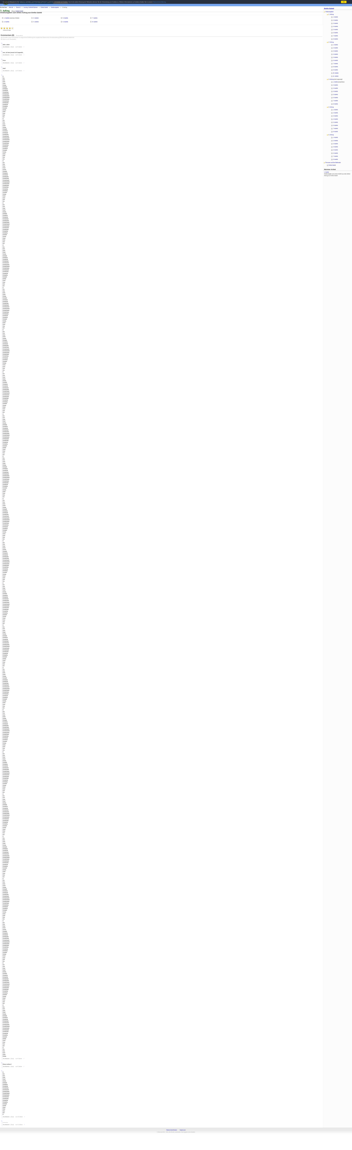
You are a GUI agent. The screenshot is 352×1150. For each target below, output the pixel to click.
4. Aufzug (331, 107)
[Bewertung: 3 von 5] (7, 28)
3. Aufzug (331, 79)
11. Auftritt (335, 76)
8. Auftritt (94, 21)
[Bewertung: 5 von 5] (12, 28)
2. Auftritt (6, 21)
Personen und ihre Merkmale (333, 162)
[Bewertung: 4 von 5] (9, 28)
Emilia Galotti (44, 7)
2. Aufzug (331, 42)
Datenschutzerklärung (159, 2)
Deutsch (18, 7)
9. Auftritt (335, 70)
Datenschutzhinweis (171, 1130)
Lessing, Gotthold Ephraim (31, 7)
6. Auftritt (65, 21)
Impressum (183, 1130)
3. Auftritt (35, 18)
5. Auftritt (65, 18)
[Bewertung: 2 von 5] (4, 28)
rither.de (11, 7)
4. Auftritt (35, 21)
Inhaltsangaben (55, 7)
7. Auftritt (94, 18)
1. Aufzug (331, 14)
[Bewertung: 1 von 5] (1, 28)
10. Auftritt (335, 73)
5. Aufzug (331, 134)
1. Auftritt (6, 18)
